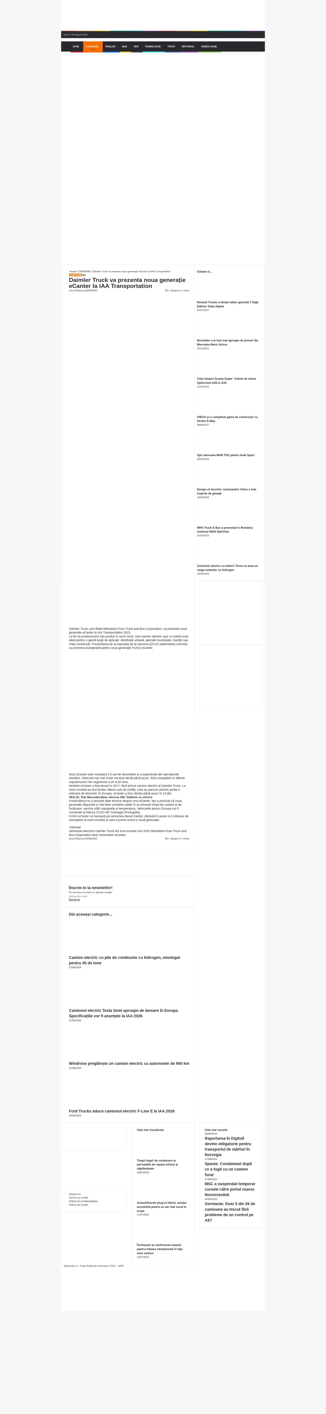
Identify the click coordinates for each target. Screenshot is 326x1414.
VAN (136, 46)
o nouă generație (147, 820)
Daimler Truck (170, 785)
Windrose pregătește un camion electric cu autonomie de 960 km (129, 1063)
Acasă (72, 271)
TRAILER (110, 46)
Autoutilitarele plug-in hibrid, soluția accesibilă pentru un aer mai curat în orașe (161, 1207)
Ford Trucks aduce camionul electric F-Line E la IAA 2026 (122, 1111)
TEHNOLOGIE (153, 46)
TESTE (171, 46)
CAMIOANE (92, 46)
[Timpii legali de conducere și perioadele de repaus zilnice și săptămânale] (155, 1156)
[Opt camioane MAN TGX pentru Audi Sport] (215, 451)
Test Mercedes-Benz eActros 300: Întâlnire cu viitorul (116, 797)
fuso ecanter (128, 831)
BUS (124, 46)
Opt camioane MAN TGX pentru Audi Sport (226, 455)
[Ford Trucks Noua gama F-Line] (163, 15)
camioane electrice (81, 831)
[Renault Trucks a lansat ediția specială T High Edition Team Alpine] (215, 298)
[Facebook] (69, 842)
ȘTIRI (76, 46)
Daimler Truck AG (107, 831)
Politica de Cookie (78, 1204)
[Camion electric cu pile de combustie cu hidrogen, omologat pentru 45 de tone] (102, 953)
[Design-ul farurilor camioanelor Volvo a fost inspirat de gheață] (215, 485)
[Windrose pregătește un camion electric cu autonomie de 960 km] (102, 1058)
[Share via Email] (70, 842)
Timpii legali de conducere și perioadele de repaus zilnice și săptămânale (157, 1164)
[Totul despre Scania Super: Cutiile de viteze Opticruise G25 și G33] (215, 375)
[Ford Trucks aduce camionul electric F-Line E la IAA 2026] (102, 1106)
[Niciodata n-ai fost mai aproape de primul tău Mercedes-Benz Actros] (215, 336)
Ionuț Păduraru (77, 290)
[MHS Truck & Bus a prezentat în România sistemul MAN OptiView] (215, 524)
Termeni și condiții (78, 1197)
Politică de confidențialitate (83, 1201)
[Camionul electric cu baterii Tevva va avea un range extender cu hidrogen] (215, 562)
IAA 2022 (144, 831)
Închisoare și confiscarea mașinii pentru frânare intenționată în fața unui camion (160, 1249)
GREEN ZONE (209, 46)
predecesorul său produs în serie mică (107, 636)
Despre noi (75, 1194)
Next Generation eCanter (109, 835)
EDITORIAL (188, 46)
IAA (84, 275)
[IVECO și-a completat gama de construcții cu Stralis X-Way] (215, 413)
